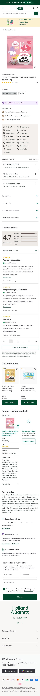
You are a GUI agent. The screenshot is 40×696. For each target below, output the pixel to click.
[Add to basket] (17, 427)
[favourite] (17, 369)
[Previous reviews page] (4, 341)
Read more (7, 277)
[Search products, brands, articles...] (36, 13)
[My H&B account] (34, 8)
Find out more (27, 356)
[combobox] (18, 13)
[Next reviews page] (36, 341)
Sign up (20, 597)
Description (6, 196)
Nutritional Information (11, 210)
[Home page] (20, 8)
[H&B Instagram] (18, 623)
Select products (28, 441)
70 (29, 341)
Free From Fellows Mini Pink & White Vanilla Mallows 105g (10, 433)
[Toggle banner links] (38, 2)
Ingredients (6, 203)
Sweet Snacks (10, 30)
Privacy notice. (28, 591)
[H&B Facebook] (22, 623)
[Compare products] (28, 421)
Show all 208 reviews (20, 347)
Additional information (10, 218)
